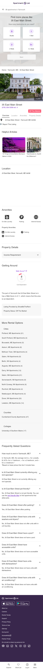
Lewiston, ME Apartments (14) (13, 403)
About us (4, 608)
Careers (4, 611)
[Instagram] (24, 646)
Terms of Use (6, 625)
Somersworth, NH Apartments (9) (14, 380)
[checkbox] (11, 33)
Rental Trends (6, 615)
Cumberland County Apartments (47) (15, 417)
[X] (16, 646)
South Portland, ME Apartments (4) (14, 338)
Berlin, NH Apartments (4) (11, 361)
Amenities (23, 115)
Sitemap (4, 629)
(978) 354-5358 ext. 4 (10, 107)
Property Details (35, 115)
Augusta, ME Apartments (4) (12, 366)
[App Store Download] (8, 605)
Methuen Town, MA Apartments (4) (14, 352)
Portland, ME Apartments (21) (13, 333)
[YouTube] (20, 646)
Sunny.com (5, 632)
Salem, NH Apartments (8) (11, 356)
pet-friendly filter (13, 495)
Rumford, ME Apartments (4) (12, 389)
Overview (5, 115)
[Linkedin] (7, 646)
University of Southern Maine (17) (14, 430)
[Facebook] (11, 646)
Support (4, 618)
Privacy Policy (6, 622)
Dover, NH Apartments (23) (12, 398)
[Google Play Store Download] (23, 605)
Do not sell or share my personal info (13, 642)
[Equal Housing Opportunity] (3, 646)
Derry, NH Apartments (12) (11, 370)
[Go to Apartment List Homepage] (21, 3)
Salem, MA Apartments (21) (12, 375)
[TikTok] (29, 646)
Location (14, 115)
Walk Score (20, 271)
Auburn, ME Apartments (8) (12, 347)
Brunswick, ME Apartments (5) (13, 342)
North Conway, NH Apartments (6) (14, 384)
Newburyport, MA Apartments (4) (14, 394)
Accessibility (6, 635)
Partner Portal (6, 639)
